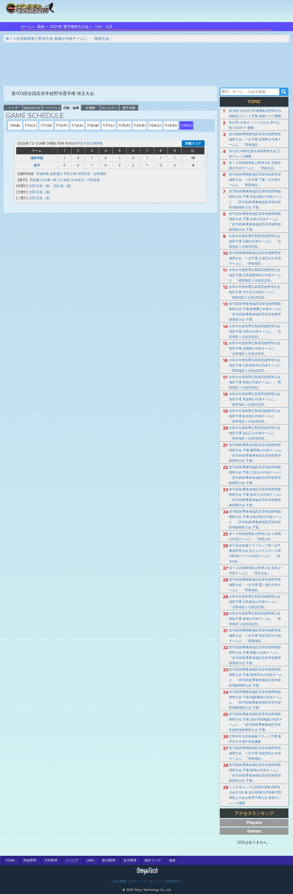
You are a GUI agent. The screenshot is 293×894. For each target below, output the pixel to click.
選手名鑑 (128, 108)
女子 (130, 860)
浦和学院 (36, 158)
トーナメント (51, 108)
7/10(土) (31, 125)
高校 (40, 26)
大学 (50, 860)
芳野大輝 (70, 174)
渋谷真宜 (77, 180)
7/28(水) (186, 125)
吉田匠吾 (83, 174)
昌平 (37, 165)
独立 (153, 860)
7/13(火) (77, 125)
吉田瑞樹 (99, 174)
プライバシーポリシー (146, 881)
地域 (172, 860)
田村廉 (34, 180)
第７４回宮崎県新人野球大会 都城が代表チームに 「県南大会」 (59, 38)
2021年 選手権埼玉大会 (69, 26)
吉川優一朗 (48, 180)
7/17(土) (108, 125)
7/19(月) (124, 125)
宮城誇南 (42, 174)
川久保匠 (63, 180)
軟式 (109, 860)
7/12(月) (62, 125)
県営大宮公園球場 (90, 143)
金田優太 (56, 174)
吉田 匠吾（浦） (40, 186)
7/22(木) (140, 125)
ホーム (26, 26)
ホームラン (110, 108)
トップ (13, 108)
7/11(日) (46, 125)
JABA (90, 860)
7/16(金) (93, 125)
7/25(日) (171, 125)
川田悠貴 (93, 180)
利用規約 (173, 881)
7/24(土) (155, 125)
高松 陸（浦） (63, 186)
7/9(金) (15, 125)
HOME (10, 860)
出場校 (90, 108)
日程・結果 (71, 108)
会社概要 (120, 881)
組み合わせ (32, 108)
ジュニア (71, 860)
